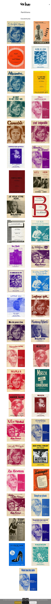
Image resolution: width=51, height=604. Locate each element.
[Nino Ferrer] (25, 4)
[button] (49, 4)
